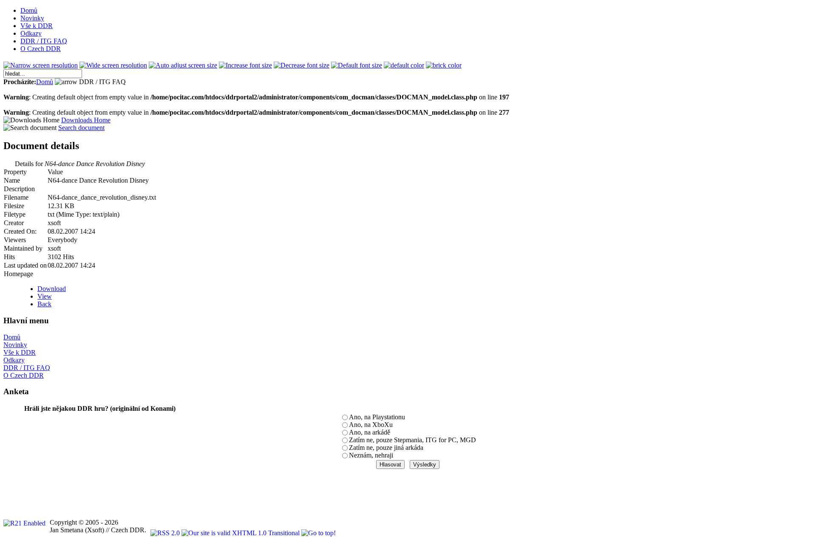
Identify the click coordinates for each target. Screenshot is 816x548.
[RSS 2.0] (165, 533)
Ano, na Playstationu (377, 417)
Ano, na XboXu (371, 424)
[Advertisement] (158, 488)
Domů (44, 81)
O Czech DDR (23, 375)
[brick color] (444, 65)
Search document (81, 127)
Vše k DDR (19, 352)
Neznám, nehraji (371, 455)
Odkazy (14, 360)
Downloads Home (85, 120)
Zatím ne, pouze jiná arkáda (386, 447)
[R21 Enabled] (24, 523)
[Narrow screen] (40, 65)
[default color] (404, 65)
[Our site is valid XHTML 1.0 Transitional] (241, 533)
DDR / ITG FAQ (26, 367)
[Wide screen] (113, 65)
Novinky (15, 344)
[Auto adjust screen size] (183, 65)
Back (44, 304)
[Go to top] (318, 533)
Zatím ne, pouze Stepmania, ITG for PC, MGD (412, 439)
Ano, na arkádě (369, 432)
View (44, 296)
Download (51, 288)
